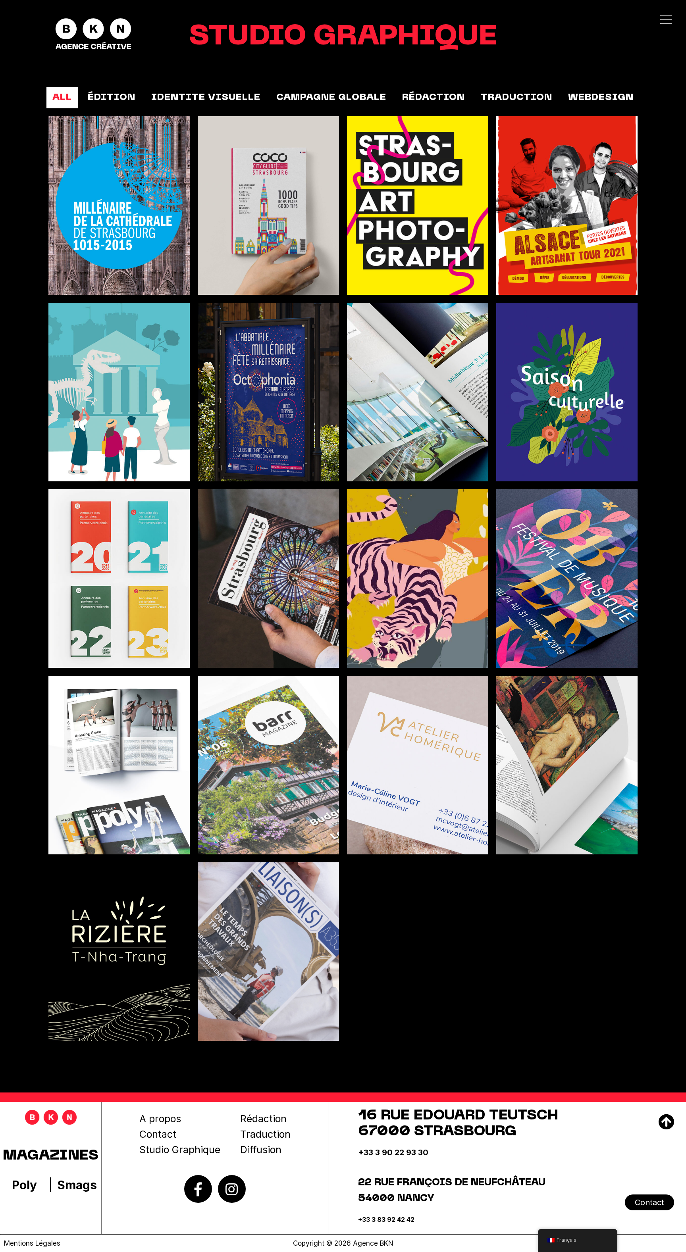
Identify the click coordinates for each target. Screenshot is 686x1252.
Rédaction (263, 1119)
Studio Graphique (179, 1150)
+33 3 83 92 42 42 (386, 1219)
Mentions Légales (32, 1243)
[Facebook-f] (198, 1189)
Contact (157, 1134)
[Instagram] (232, 1189)
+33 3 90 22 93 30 (393, 1152)
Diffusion (260, 1150)
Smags (77, 1185)
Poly (24, 1185)
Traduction (265, 1134)
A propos (160, 1119)
